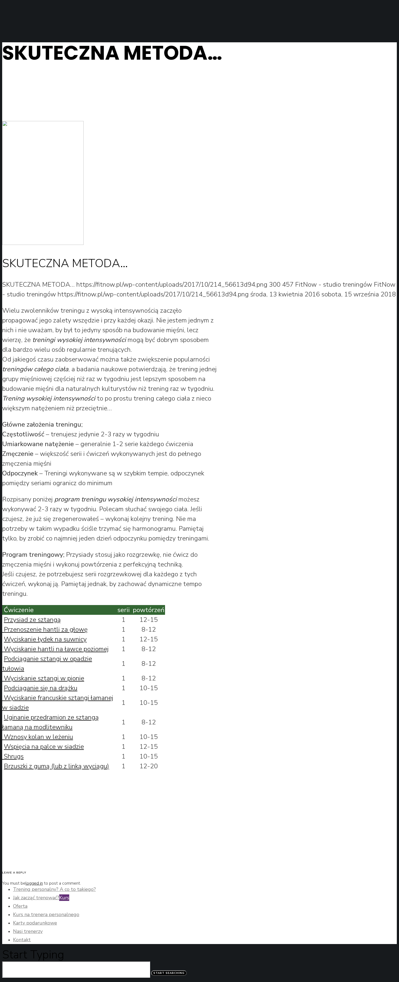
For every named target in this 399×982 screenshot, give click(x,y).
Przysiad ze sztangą (32, 619)
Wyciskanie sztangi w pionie (43, 678)
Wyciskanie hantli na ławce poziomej (55, 649)
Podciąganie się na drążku (40, 688)
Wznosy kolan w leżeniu (37, 736)
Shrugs (13, 756)
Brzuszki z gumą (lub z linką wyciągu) (56, 766)
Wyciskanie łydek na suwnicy (45, 639)
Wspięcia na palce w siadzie (44, 746)
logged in (34, 883)
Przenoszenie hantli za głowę (45, 629)
